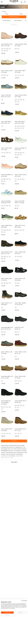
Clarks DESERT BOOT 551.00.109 (20, 401)
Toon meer (14, 441)
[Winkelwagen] (25, 2)
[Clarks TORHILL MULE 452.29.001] (21, 166)
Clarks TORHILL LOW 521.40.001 (6, 352)
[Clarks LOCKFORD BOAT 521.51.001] (7, 86)
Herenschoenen (7, 20)
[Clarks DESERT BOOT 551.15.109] (21, 420)
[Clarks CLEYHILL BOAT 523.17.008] (21, 86)
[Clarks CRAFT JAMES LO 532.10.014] (21, 294)
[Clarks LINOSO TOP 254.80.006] (7, 294)
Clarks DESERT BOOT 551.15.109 (20, 430)
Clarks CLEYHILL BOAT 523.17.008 (21, 96)
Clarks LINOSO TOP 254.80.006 (6, 304)
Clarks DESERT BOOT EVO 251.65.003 (7, 45)
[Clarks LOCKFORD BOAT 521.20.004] (21, 192)
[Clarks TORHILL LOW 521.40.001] (7, 343)
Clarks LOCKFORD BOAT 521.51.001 (6, 96)
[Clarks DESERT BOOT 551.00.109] (21, 392)
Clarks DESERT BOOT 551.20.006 (7, 430)
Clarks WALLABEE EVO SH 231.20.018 (7, 377)
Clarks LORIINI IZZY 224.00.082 (20, 279)
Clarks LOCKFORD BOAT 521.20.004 (19, 202)
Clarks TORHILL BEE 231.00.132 (20, 253)
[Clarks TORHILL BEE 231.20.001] (21, 367)
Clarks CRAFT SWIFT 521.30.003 (20, 71)
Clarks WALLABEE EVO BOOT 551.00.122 (7, 328)
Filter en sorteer (14, 16)
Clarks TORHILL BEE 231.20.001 (20, 377)
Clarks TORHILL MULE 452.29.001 (20, 175)
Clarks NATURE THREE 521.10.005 (21, 45)
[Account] (21, 2)
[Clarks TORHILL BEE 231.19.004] (7, 139)
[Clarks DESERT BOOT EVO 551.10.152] (7, 243)
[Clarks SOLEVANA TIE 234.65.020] (7, 166)
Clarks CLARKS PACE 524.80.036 (6, 226)
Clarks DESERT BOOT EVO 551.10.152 (7, 253)
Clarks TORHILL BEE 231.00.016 (6, 279)
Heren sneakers (18, 20)
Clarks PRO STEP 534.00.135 (19, 328)
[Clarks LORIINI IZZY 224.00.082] (21, 269)
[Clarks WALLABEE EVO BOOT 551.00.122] (7, 318)
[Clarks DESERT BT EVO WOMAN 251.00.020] (7, 392)
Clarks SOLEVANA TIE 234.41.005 (20, 149)
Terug (4, 11)
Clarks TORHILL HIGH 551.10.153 (20, 352)
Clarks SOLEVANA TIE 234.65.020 (7, 175)
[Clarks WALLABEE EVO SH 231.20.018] (7, 367)
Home (6, 14)
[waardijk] (14, 1)
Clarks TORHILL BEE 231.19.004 (6, 149)
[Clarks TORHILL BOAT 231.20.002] (7, 62)
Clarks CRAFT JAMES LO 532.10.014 (20, 304)
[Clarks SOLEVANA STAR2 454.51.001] (7, 192)
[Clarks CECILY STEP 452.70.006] (21, 217)
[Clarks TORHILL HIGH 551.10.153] (21, 343)
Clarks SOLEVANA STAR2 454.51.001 (6, 202)
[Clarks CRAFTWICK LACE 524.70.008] (21, 113)
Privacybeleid (24, 600)
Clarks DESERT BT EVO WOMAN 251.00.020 (6, 402)
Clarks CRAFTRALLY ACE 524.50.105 (6, 122)
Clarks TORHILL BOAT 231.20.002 (7, 71)
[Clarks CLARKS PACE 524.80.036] (7, 217)
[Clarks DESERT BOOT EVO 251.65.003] (7, 35)
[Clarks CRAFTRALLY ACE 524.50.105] (7, 113)
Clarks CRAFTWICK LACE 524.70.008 (20, 122)
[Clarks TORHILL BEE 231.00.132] (21, 243)
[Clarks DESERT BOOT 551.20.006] (7, 420)
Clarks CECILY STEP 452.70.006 (20, 226)
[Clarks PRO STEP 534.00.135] (21, 318)
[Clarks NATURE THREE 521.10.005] (21, 35)
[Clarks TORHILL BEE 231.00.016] (7, 269)
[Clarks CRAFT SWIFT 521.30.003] (21, 62)
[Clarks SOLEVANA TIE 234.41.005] (21, 139)
